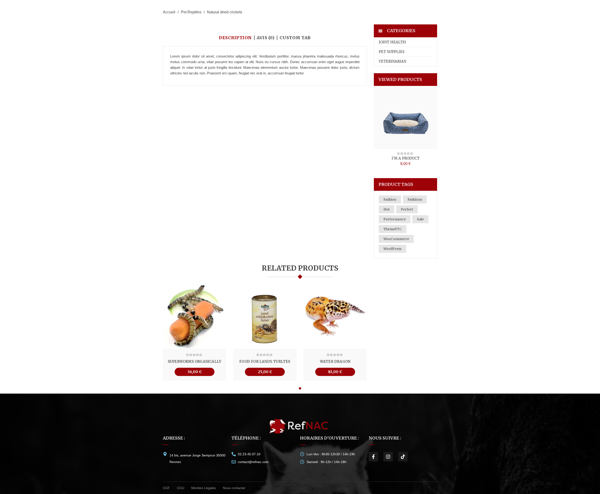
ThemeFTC (392, 229)
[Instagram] (388, 456)
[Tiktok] (403, 456)
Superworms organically (194, 361)
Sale (420, 219)
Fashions (415, 199)
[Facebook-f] (373, 456)
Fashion (389, 199)
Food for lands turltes (264, 361)
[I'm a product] (405, 117)
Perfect (407, 209)
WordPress (392, 249)
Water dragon (335, 361)
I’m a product (406, 158)
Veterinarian (392, 61)
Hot (386, 209)
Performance (394, 219)
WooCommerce (396, 239)
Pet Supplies (392, 52)
